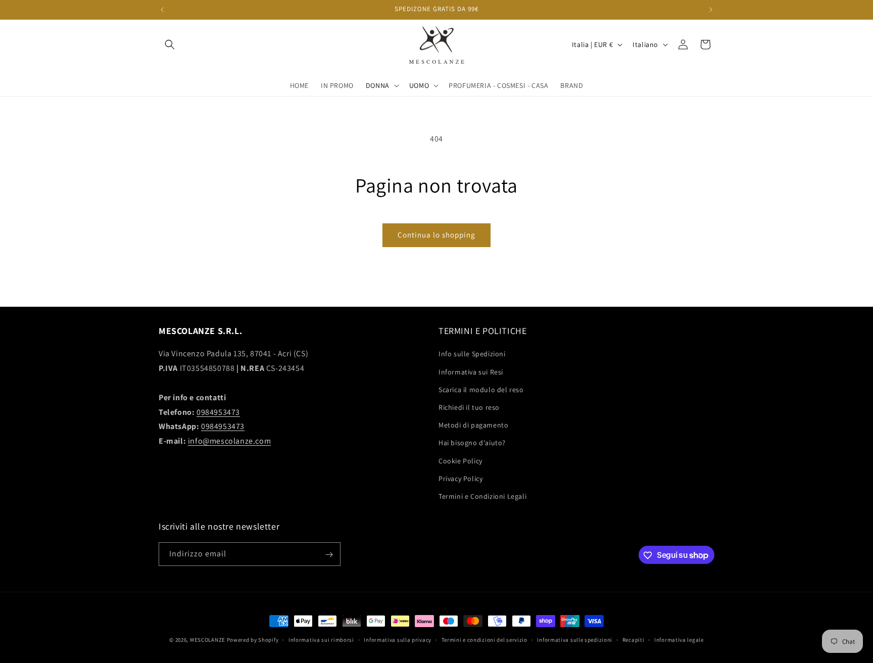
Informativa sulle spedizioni (574, 639)
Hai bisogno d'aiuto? (472, 442)
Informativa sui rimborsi (321, 639)
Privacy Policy (460, 478)
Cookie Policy (460, 460)
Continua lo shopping (436, 235)
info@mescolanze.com (229, 441)
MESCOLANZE (207, 639)
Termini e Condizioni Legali (482, 496)
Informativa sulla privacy (397, 639)
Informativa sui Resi (471, 371)
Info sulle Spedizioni (472, 354)
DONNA (378, 85)
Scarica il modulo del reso (481, 389)
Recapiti (633, 639)
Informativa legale (679, 639)
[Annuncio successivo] (711, 9)
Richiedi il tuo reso (469, 407)
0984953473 (218, 412)
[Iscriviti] (329, 554)
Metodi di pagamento (473, 425)
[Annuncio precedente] (162, 9)
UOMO (419, 85)
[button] (170, 44)
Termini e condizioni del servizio (484, 639)
